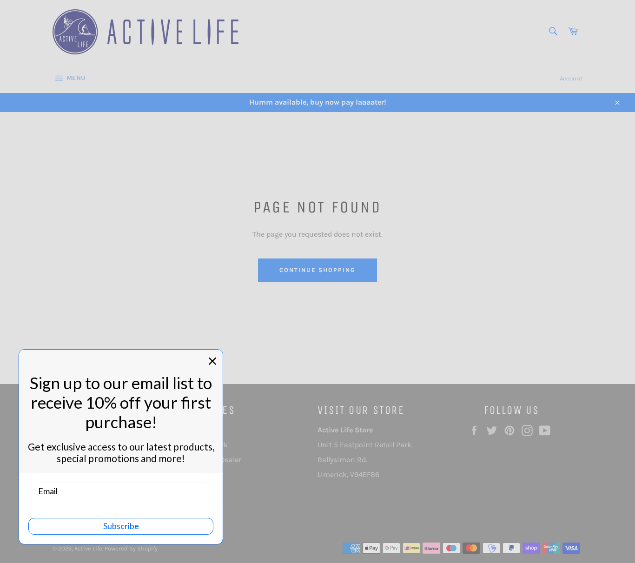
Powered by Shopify (131, 548)
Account (571, 78)
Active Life (88, 548)
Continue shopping (317, 269)
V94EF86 (364, 474)
